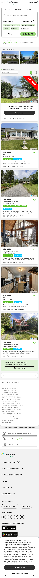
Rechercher (27, 34)
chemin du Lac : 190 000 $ (8, 417)
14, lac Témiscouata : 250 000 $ (10, 394)
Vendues (28, 10)
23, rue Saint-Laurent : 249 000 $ (10, 396)
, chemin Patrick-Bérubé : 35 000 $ (11, 403)
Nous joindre (7, 502)
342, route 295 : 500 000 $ (8, 420)
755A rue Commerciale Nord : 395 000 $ (12, 405)
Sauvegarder (18, 368)
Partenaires (7, 494)
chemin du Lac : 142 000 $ (8, 411)
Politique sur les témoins (21, 563)
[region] (19, 557)
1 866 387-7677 (11, 506)
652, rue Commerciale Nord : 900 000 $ (12, 409)
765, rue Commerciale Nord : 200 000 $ (12, 413)
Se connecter (33, 2)
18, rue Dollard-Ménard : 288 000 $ (11, 400)
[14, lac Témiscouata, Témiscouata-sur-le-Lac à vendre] (19, 233)
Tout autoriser (19, 568)
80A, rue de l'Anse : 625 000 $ (9, 388)
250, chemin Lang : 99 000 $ (9, 392)
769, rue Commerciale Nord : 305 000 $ (12, 398)
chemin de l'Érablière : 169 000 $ (10, 418)
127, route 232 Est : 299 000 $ (9, 390)
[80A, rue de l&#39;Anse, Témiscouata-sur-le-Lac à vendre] (19, 136)
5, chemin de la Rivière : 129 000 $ (10, 401)
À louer (18, 10)
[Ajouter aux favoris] (34, 153)
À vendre (7, 10)
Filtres (10, 34)
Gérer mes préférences (19, 573)
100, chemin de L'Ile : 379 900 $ (10, 407)
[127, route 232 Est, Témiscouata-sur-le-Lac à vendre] (19, 183)
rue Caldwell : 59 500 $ (8, 422)
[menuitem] (19, 462)
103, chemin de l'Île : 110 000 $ (9, 415)
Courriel (27, 506)
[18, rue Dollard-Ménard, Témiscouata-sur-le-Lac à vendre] (19, 326)
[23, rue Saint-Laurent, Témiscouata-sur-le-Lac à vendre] (19, 280)
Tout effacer (24, 29)
